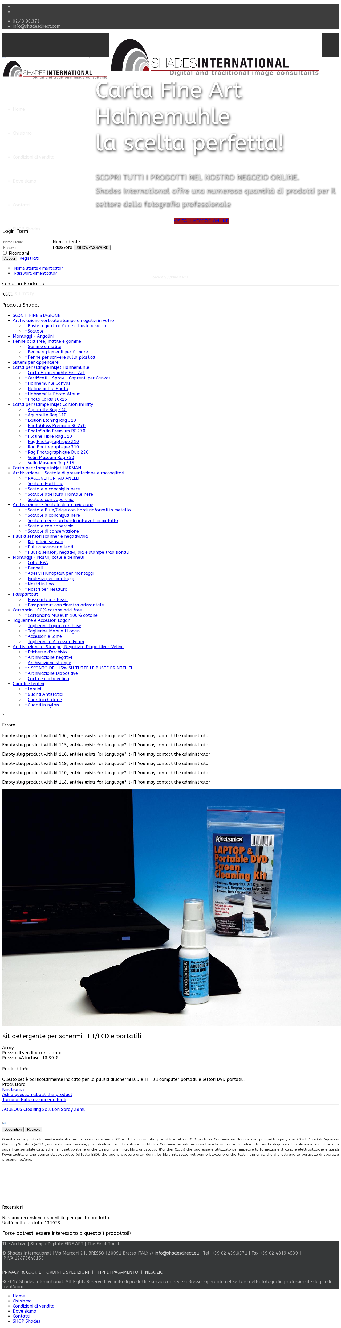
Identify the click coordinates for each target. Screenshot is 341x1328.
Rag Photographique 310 (53, 446)
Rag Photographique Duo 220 (58, 452)
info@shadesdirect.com (36, 26)
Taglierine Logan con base (54, 625)
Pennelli (36, 567)
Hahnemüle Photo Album (54, 393)
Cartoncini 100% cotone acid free (47, 610)
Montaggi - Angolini (33, 336)
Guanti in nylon (43, 705)
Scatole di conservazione (53, 531)
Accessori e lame (45, 636)
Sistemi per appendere (36, 362)
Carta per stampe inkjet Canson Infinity (53, 404)
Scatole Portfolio (45, 483)
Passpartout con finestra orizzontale (66, 604)
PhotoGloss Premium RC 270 (57, 425)
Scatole (35, 331)
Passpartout (25, 594)
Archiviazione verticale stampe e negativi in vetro (63, 320)
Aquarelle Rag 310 (47, 414)
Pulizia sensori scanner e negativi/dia (50, 536)
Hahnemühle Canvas (49, 383)
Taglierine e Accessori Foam (56, 641)
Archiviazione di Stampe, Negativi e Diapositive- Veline (68, 646)
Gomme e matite (44, 346)
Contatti (21, 205)
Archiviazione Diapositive (53, 673)
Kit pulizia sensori (45, 541)
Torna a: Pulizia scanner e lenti (34, 1099)
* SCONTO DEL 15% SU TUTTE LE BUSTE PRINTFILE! (80, 668)
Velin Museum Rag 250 (51, 457)
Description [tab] (13, 1129)
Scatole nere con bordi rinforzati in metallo (73, 520)
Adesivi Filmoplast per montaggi (61, 573)
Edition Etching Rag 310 (52, 420)
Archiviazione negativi (50, 657)
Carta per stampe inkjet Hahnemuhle (51, 367)
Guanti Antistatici (45, 694)
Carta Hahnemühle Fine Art (56, 372)
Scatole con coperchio (51, 499)
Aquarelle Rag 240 (47, 409)
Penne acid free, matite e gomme (47, 341)
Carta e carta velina (48, 678)
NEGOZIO (154, 1272)
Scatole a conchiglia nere (54, 488)
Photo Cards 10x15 (47, 399)
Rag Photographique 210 (53, 441)
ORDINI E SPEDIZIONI (67, 1272)
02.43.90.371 (26, 21)
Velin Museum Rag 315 (51, 462)
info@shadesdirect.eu (177, 1253)
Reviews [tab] (33, 1129)
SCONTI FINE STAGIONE (36, 315)
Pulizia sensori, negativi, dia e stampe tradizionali (78, 552)
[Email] (4, 1124)
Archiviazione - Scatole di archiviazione (53, 504)
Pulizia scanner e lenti (50, 546)
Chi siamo (22, 133)
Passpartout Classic (48, 599)
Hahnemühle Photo (48, 388)
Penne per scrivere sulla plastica (61, 357)
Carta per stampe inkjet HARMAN (47, 467)
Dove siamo (24, 181)
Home (19, 109)
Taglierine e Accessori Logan (41, 620)
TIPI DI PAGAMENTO (117, 1272)
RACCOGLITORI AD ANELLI (53, 478)
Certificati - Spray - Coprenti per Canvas (69, 377)
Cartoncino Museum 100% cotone (63, 615)
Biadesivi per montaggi (51, 578)
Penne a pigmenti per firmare (58, 351)
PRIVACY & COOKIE (21, 1272)
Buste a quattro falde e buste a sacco (67, 325)
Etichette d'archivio (47, 652)
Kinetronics (13, 1089)
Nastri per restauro (47, 589)
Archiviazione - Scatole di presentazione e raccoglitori (68, 472)
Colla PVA (38, 562)
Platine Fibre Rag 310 (50, 436)
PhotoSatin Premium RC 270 (57, 430)
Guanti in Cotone (45, 699)
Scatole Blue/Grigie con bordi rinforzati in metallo (79, 509)
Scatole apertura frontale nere (60, 494)
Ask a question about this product (37, 1094)
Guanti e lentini (28, 683)
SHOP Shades (26, 228)
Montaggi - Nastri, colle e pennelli (48, 557)
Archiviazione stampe (49, 662)
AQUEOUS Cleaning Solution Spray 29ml (43, 1109)
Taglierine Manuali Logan (54, 631)
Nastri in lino (41, 583)
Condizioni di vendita (34, 157)
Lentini (34, 689)
